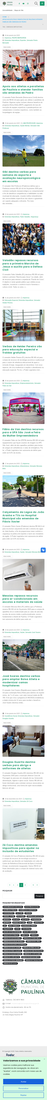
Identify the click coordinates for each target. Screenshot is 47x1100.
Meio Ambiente (14, 926)
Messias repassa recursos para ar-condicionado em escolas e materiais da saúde (22, 599)
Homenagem (36, 919)
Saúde (22, 552)
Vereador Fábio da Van (31, 948)
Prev (10, 885)
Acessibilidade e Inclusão (12, 907)
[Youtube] (23, 3)
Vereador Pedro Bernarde (13, 960)
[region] (23, 1078)
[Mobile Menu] (42, 3)
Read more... (8, 47)
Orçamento (7, 929)
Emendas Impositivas (12, 40)
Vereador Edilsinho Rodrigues (14, 944)
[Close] (44, 1059)
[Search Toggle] (36, 3)
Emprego (6, 919)
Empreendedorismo (27, 383)
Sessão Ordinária (29, 932)
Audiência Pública (10, 910)
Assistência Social (11, 716)
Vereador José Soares (32, 632)
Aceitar (23, 1082)
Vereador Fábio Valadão (12, 951)
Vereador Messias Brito (33, 552)
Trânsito (34, 935)
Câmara (28, 913)
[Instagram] (28, 3)
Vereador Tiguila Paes (33, 960)
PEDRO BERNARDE (19, 38)
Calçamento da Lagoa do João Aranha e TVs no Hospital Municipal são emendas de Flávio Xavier (23, 516)
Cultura (19, 913)
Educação (21, 916)
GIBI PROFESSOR (29, 123)
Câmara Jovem (8, 916)
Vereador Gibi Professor (33, 951)
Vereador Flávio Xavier (11, 948)
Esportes (23, 40)
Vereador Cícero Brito (32, 938)
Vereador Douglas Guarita (13, 941)
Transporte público (11, 935)
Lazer (30, 923)
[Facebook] (19, 3)
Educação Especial (11, 300)
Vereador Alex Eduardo (12, 938)
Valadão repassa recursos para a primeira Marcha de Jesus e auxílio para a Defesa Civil (22, 265)
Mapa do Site (18, 10)
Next (37, 885)
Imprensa (8, 38)
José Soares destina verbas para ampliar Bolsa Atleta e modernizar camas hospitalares (21, 680)
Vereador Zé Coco (26, 801)
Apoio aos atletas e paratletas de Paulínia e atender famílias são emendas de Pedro (23, 89)
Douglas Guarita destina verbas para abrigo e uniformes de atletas (19, 765)
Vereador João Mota (11, 957)
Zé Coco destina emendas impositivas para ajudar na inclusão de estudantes (21, 848)
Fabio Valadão (25, 217)
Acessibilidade (8, 10)
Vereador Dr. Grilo (33, 941)
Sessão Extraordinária (12, 932)
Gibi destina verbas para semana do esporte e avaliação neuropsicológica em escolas (21, 176)
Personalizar (23, 1088)
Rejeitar (23, 1095)
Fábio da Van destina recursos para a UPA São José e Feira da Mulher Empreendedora (23, 432)
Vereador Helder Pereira (12, 954)
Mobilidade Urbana (29, 926)
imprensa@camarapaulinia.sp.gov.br (25, 1004)
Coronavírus (8, 913)
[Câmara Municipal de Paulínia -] (8, 3)
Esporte (16, 919)
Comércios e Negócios (27, 910)
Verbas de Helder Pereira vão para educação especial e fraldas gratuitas (22, 350)
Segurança (34, 217)
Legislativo (38, 923)
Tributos (24, 935)
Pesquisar (7, 891)
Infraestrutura (24, 466)
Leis (4, 926)
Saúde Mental (25, 125)
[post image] (23, 65)
